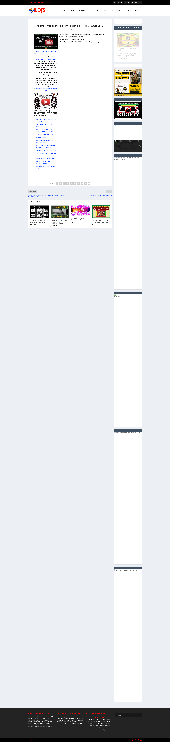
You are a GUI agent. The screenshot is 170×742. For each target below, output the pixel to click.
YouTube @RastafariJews (35, 2)
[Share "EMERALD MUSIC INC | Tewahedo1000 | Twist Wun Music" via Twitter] (60, 183)
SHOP (136, 10)
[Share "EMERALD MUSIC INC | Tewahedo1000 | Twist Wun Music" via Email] (85, 183)
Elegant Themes (40, 740)
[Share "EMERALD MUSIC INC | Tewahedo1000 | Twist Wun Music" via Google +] (64, 183)
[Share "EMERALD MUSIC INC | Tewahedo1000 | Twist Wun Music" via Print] (89, 183)
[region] (128, 138)
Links (70, 29)
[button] (128, 132)
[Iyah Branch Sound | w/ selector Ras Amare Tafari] (39, 211)
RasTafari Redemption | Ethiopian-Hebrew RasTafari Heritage (59, 222)
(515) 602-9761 (40, 59)
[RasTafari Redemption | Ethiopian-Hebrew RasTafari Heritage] (60, 211)
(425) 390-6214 (51, 59)
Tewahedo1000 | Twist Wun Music (46, 158)
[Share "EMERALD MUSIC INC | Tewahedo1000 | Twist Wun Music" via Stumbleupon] (82, 183)
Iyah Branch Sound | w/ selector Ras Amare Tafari (39, 221)
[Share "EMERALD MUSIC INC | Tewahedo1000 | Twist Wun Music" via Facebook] (57, 183)
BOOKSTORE (116, 10)
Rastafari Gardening (41, 137)
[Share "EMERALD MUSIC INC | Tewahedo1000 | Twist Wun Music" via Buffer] (78, 183)
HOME (64, 10)
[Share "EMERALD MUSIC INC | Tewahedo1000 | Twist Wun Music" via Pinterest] (71, 183)
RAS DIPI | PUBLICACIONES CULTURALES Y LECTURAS (100, 221)
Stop (128, 58)
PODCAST (106, 10)
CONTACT (128, 10)
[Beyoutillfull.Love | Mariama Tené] (80, 210)
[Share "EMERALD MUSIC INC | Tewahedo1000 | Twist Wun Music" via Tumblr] (68, 183)
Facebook (56, 2)
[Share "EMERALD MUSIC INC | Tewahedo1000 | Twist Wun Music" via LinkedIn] (75, 183)
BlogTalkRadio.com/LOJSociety (46, 51)
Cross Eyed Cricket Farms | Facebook (46, 134)
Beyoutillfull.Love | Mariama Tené (77, 219)
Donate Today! (99, 717)
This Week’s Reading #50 (127, 49)
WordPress (57, 740)
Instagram (48, 2)
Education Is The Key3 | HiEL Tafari (46, 150)
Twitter (63, 2)
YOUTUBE (95, 10)
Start (127, 58)
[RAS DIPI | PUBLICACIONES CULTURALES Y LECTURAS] (101, 211)
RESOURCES (83, 10)
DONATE (74, 10)
